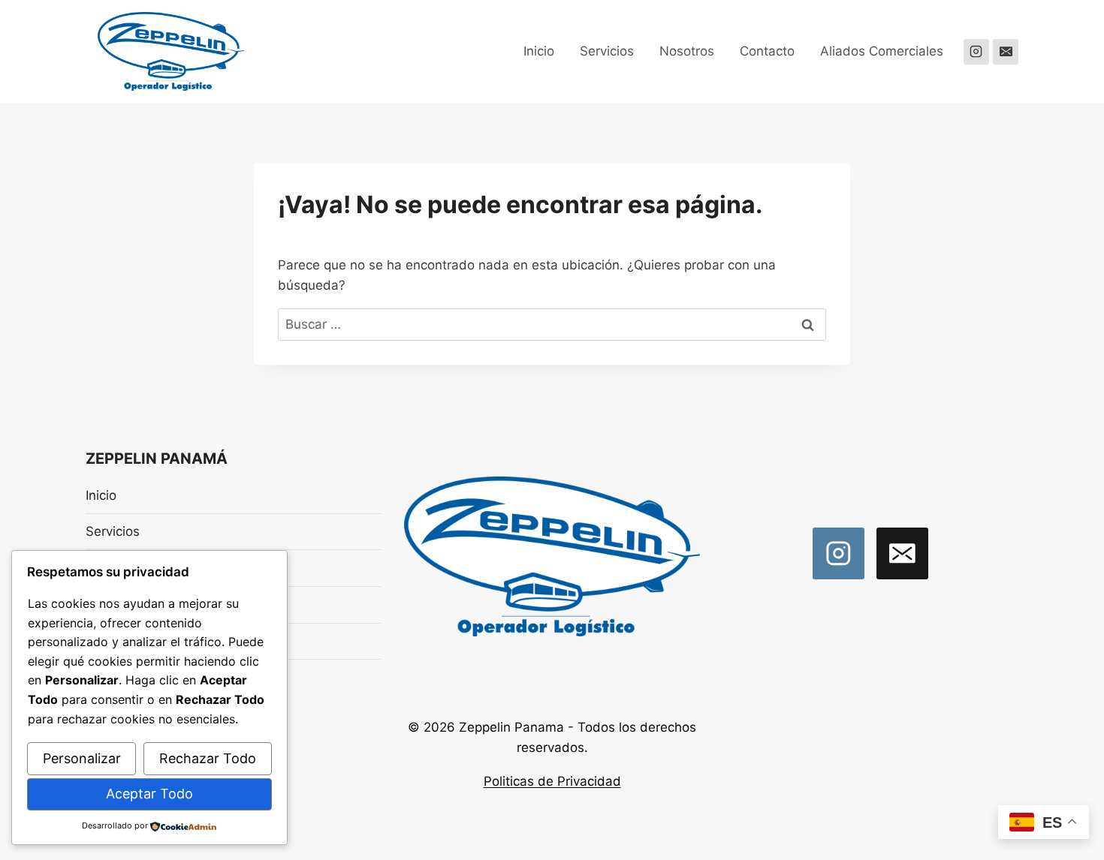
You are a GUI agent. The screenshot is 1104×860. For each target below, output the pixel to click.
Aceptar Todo (149, 793)
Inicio (538, 51)
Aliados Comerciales (881, 51)
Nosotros (686, 51)
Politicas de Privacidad (552, 781)
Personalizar (82, 758)
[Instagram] (976, 52)
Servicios (607, 51)
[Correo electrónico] (1005, 52)
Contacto (767, 51)
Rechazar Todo (207, 758)
